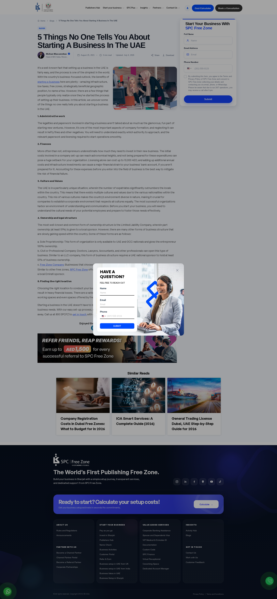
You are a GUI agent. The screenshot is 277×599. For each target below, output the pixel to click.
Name (103, 288)
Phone (103, 311)
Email (103, 300)
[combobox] (103, 316)
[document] (138, 299)
